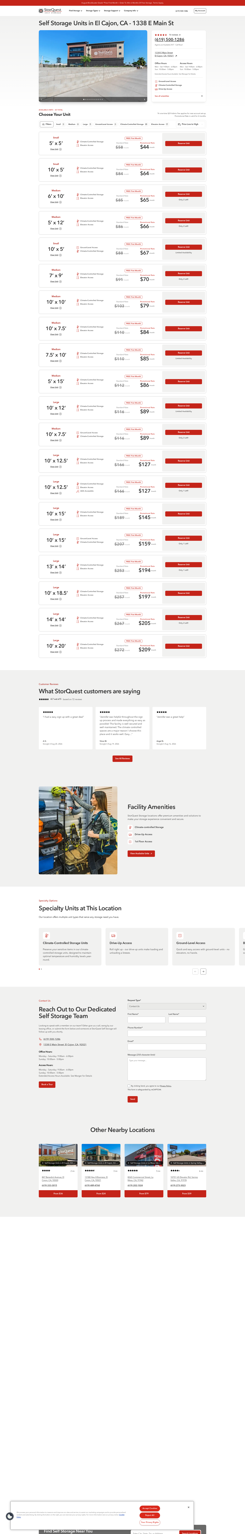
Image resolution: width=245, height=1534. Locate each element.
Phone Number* (135, 1027)
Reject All (149, 1515)
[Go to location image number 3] (87, 99)
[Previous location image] (41, 99)
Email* (131, 1041)
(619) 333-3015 (49, 1186)
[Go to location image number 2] (85, 99)
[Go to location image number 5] (92, 99)
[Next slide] (203, 971)
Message (141, 1054)
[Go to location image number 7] (96, 99)
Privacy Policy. (166, 1086)
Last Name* (173, 1014)
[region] (102, 1515)
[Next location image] (144, 99)
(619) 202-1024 (135, 1186)
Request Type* (134, 1000)
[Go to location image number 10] (102, 99)
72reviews (173, 35)
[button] (10, 1516)
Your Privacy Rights (150, 1522)
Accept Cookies (150, 1508)
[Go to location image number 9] (100, 99)
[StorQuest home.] (53, 10)
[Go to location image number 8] (98, 99)
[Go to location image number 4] (89, 99)
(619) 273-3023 (178, 1186)
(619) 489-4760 (92, 1186)
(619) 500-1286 (169, 40)
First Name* (133, 1014)
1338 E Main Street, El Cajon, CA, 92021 (65, 1044)
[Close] (188, 1507)
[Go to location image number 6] (94, 99)
